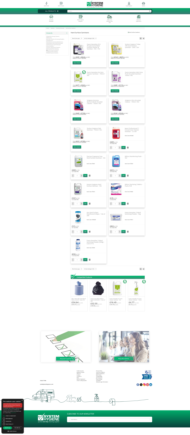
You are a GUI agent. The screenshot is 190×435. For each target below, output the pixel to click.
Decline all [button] (17, 427)
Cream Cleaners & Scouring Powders (55, 39)
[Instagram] (144, 384)
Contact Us (79, 376)
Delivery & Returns (100, 373)
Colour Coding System (82, 380)
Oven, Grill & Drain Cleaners (53, 47)
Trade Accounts (80, 371)
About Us (79, 373)
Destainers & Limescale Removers (55, 42)
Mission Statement (81, 379)
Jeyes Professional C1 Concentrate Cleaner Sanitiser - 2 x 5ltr (132, 129)
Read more (13, 412)
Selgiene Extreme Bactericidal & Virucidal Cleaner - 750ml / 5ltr (94, 101)
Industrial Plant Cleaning (53, 48)
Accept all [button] (7, 427)
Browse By (49, 33)
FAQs (78, 377)
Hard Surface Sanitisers (71, 28)
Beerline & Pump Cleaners (53, 36)
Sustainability (99, 376)
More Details (77, 63)
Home (47, 28)
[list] (143, 38)
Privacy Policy (99, 371)
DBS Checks (98, 375)
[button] (51, 11)
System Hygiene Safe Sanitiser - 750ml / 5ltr (94, 129)
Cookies (78, 375)
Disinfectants (50, 46)
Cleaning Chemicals (60, 28)
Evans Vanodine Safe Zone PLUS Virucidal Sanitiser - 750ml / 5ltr (134, 73)
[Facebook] (137, 384)
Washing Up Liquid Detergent (54, 44)
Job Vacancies (99, 377)
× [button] (22, 400)
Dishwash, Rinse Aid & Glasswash (55, 43)
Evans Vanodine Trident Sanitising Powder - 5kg (133, 213)
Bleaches (49, 37)
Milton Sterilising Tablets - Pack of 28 (134, 185)
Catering (52, 28)
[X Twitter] (141, 384)
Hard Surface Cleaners (52, 51)
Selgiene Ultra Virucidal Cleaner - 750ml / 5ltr (133, 101)
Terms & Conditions (100, 372)
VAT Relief (98, 380)
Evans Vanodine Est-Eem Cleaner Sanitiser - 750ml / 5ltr (96, 73)
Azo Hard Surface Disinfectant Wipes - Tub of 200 (96, 214)
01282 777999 (43, 380)
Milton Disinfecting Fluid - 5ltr (133, 157)
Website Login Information (102, 382)
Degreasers (50, 40)
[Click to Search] (149, 11)
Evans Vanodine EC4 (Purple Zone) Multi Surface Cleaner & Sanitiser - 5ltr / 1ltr (93, 46)
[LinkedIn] (150, 384)
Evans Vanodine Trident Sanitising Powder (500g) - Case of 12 (95, 242)
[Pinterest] (147, 384)
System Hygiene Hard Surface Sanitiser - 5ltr (94, 185)
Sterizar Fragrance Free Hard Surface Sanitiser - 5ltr (96, 157)
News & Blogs (99, 379)
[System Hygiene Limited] (95, 4)
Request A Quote (80, 372)
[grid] (141, 38)
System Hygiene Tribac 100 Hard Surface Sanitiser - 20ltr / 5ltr (132, 45)
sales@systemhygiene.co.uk (46, 384)
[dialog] (12, 416)
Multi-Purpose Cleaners (52, 53)
